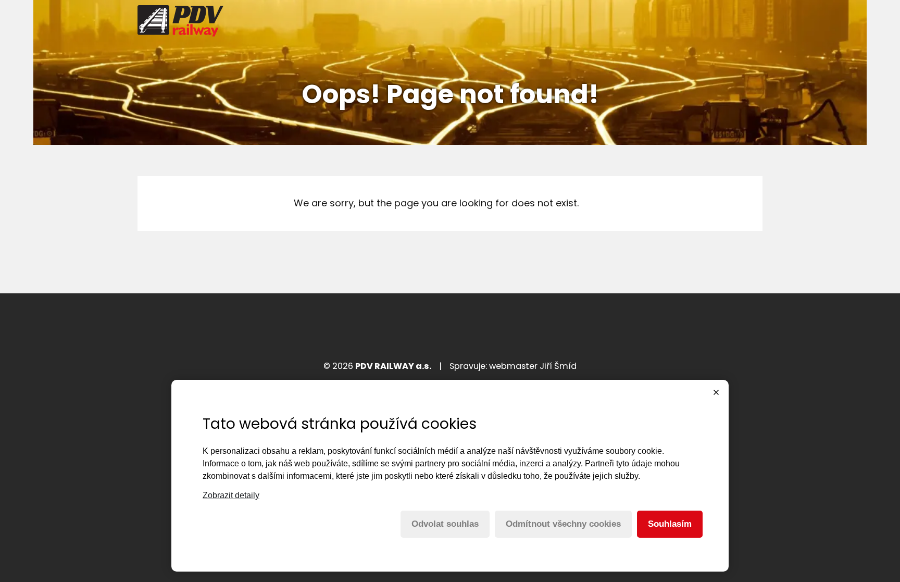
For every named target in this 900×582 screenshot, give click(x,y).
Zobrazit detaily (231, 495)
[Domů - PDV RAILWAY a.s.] (180, 20)
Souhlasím (670, 524)
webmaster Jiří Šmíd (533, 366)
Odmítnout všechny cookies (563, 524)
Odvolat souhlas (445, 524)
